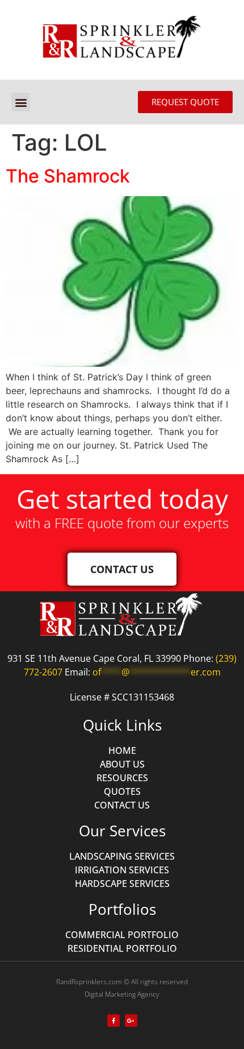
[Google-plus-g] (131, 1020)
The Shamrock (68, 176)
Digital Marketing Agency (122, 994)
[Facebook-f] (113, 1020)
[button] (20, 102)
